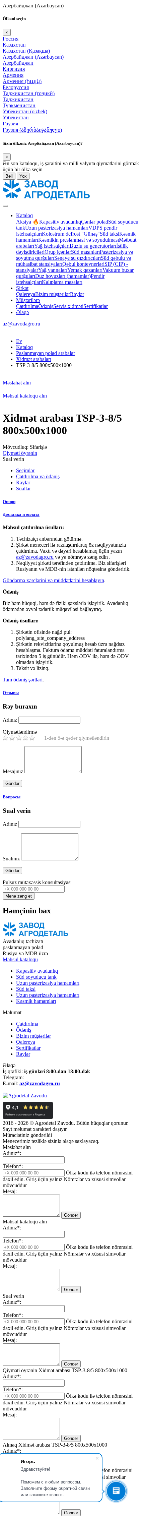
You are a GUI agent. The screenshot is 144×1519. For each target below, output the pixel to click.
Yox (23, 176)
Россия (10, 39)
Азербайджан (18, 63)
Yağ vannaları (52, 270)
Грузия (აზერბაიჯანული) (32, 130)
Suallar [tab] (23, 488)
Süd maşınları (85, 252)
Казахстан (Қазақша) (26, 51)
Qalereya (25, 294)
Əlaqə (22, 312)
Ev (19, 341)
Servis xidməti (68, 306)
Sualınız (11, 858)
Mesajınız (13, 771)
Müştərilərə (28, 300)
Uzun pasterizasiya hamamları (56, 228)
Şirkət (22, 288)
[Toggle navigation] (5, 206)
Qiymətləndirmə (20, 732)
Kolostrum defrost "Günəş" (71, 234)
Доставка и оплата (21, 514)
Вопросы (11, 796)
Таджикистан (18, 99)
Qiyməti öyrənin (20, 453)
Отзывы (11, 692)
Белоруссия (16, 87)
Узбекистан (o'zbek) (25, 111)
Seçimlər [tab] (25, 470)
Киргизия (14, 69)
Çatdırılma (27, 306)
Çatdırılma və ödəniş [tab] (38, 476)
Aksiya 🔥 (27, 222)
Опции (9, 501)
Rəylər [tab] (23, 482)
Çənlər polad (94, 222)
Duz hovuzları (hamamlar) (63, 276)
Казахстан (14, 45)
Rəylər (77, 294)
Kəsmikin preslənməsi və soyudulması (78, 240)
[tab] (72, 501)
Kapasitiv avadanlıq (60, 222)
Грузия (10, 123)
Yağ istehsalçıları (52, 246)
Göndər (71, 1215)
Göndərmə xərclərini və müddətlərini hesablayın (53, 580)
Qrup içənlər (58, 252)
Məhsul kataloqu (20, 959)
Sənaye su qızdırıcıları (77, 258)
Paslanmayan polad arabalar (45, 353)
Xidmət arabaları (33, 359)
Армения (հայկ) (22, 81)
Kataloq (24, 215)
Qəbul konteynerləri (83, 264)
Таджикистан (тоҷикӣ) (29, 93)
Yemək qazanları (84, 270)
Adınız (10, 720)
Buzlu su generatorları (93, 246)
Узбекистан (16, 117)
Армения (13, 75)
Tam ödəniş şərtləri (23, 679)
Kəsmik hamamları (36, 1001)
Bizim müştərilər (52, 294)
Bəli (9, 176)
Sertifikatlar (95, 306)
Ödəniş (45, 306)
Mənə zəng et (18, 896)
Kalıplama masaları (62, 282)
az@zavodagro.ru (21, 323)
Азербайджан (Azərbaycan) (33, 57)
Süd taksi (109, 234)
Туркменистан (19, 105)
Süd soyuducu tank (36, 977)
